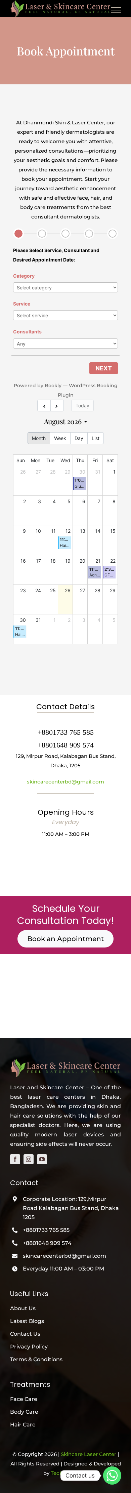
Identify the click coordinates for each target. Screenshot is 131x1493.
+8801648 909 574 (47, 1243)
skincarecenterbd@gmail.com (65, 781)
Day (79, 438)
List (95, 438)
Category (24, 276)
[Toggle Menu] (116, 10)
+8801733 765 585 (46, 1230)
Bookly (53, 385)
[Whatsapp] (112, 1475)
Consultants (27, 331)
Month (39, 438)
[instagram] (29, 1159)
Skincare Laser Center (88, 1454)
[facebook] (15, 1159)
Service (21, 304)
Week (60, 438)
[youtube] (42, 1159)
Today (82, 405)
